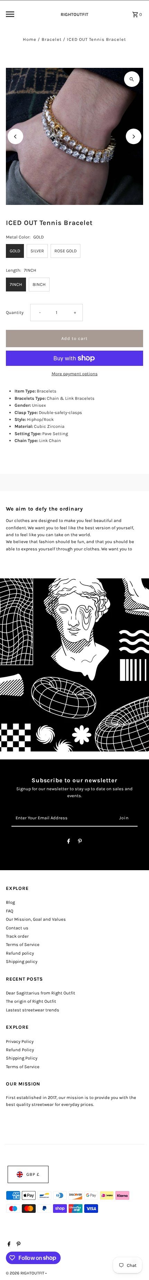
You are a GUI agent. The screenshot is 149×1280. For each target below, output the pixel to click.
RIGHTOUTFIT (74, 14)
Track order (17, 936)
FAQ (9, 910)
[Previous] (15, 136)
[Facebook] (68, 842)
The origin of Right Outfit (31, 1001)
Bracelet (52, 39)
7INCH (16, 284)
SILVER (37, 250)
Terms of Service (23, 944)
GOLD (15, 250)
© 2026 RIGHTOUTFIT (25, 1273)
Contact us (17, 927)
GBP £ (33, 1174)
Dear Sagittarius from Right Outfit (40, 992)
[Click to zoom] (132, 79)
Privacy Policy (20, 1041)
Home (29, 39)
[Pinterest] (80, 842)
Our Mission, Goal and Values (36, 919)
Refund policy (20, 953)
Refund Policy (20, 1049)
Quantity (15, 312)
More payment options (75, 373)
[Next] (133, 136)
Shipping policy (21, 961)
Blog (10, 902)
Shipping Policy (21, 1058)
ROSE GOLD (65, 250)
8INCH (39, 284)
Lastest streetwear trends (32, 1009)
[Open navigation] (29, 14)
